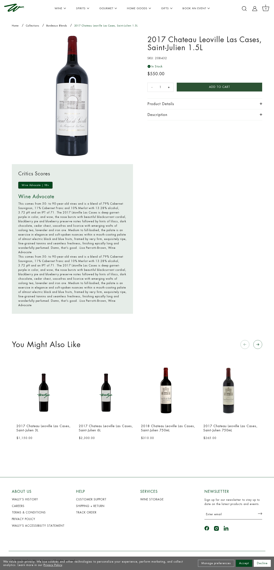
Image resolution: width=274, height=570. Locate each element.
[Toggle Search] (244, 8)
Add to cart (219, 87)
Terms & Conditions (29, 512)
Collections (32, 25)
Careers (18, 506)
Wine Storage (152, 499)
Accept (244, 563)
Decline (262, 563)
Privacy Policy (53, 565)
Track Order (86, 512)
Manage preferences (216, 563)
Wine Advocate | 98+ (35, 185)
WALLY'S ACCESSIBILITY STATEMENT (38, 525)
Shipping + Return (90, 506)
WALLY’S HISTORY (25, 499)
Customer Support (91, 499)
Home (15, 25)
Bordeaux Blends (56, 25)
